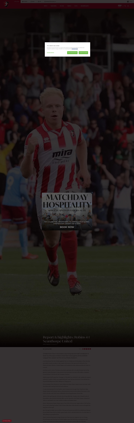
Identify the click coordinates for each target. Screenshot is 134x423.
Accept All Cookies (83, 52)
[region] (67, 49)
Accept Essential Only (72, 52)
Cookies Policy (75, 48)
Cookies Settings (50, 52)
